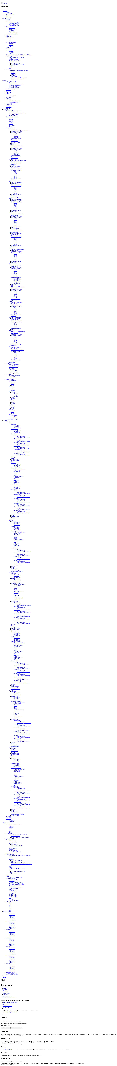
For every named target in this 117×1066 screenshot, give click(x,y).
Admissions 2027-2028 (14, 25)
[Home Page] (4, 3)
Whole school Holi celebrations (18, 862)
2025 (10, 41)
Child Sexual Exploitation (14, 60)
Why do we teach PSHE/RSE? (18, 331)
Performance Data (10, 37)
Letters (7, 93)
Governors (8, 26)
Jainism (10, 867)
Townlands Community (14, 900)
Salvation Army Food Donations (16, 887)
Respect (10, 832)
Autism (12, 71)
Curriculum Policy (13, 115)
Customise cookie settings (16, 1027)
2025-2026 (11, 53)
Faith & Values (6, 822)
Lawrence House (12, 892)
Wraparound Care (10, 105)
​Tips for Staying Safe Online (17, 64)
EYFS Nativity (14, 844)
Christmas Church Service (17, 845)
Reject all (3, 1027)
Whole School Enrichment (14, 375)
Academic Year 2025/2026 (14, 101)
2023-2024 (11, 51)
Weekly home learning (21, 803)
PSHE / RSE (11, 330)
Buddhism (11, 856)
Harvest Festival (12, 840)
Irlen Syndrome (14, 76)
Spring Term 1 (17, 280)
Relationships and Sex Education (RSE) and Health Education (19, 54)
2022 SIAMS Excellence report (15, 877)
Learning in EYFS (13, 86)
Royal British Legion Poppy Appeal (16, 884)
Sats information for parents (17, 571)
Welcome (8, 12)
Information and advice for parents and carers (18, 70)
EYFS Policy (11, 369)
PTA (10, 898)
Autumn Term (14, 415)
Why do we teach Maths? (16, 199)
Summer (13, 385)
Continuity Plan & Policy (11, 973)
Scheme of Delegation (13, 32)
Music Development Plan (16, 197)
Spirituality (8, 901)
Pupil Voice (8, 819)
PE (9, 346)
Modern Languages (18, 597)
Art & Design (11, 165)
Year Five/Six (11, 125)
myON (12, 143)
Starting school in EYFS (11, 81)
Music (10, 181)
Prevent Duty (11, 65)
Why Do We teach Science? (17, 214)
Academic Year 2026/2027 (14, 102)
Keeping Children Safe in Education (16, 57)
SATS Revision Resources (17, 813)
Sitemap (5, 1004)
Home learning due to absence (23, 497)
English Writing (12, 144)
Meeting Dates (12, 31)
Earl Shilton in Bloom (13, 896)
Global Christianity (10, 902)
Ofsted (7, 35)
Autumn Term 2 (17, 279)
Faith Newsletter (9, 853)
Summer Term (14, 418)
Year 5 (15, 176)
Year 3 (15, 173)
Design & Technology (13, 232)
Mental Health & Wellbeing (12, 34)
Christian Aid (11, 885)
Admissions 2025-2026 (14, 23)
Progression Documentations (17, 350)
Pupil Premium (9, 49)
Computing (11, 248)
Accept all (8, 1027)
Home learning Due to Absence (23, 559)
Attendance (11, 30)
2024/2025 (11, 46)
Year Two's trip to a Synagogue (18, 871)
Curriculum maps (15, 763)
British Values (12, 362)
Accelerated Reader (15, 142)
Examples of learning (15, 155)
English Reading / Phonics (19, 469)
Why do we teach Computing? (17, 249)
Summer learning (15, 460)
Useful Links (9, 103)
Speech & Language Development (18, 77)
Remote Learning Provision (12, 974)
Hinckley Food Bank (13, 888)
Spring (12, 384)
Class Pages (8, 421)
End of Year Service (13, 848)
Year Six (10, 126)
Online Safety (9, 107)
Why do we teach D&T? (16, 233)
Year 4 (15, 175)
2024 (10, 40)
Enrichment (13, 139)
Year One (11, 119)
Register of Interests (13, 29)
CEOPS (10, 68)
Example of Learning (15, 359)
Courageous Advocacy (11, 878)
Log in (4, 977)
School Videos (9, 817)
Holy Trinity (11, 849)
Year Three (11, 121)
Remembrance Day (13, 842)
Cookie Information (7, 1006)
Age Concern (11, 893)
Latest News (8, 92)
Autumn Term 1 (17, 278)
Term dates (8, 99)
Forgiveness (11, 826)
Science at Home (15, 228)
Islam (10, 866)
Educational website (15, 628)
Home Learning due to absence (23, 437)
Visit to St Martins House (16, 860)
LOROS (10, 889)
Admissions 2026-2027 (14, 24)
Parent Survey (9, 36)
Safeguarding (9, 56)
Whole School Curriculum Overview (14, 110)
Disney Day (14, 378)
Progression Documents (16, 131)
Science (10, 212)
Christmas (11, 843)
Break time (8, 816)
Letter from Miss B (21, 499)
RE (9, 263)
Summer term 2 (17, 453)
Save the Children (12, 890)
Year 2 (15, 135)
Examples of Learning (16, 138)
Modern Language (18, 715)
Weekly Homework (21, 436)
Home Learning (14, 433)
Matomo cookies (7, 1049)
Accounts (8, 19)
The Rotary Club (12, 894)
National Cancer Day (13, 879)
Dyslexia (13, 75)
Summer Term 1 (17, 283)
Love (10, 831)
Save (12, 1064)
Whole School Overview (14, 114)
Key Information (6, 18)
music (15, 772)
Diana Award (11, 899)
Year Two (11, 120)
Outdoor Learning (10, 379)
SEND (7, 69)
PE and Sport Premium (11, 42)
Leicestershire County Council (15, 22)
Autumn (13, 382)
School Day (8, 98)
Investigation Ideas (18, 229)
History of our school (10, 14)
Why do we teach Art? (16, 166)
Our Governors (12, 28)
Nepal (12, 857)
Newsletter (13, 424)
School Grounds (12, 380)
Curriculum (5, 109)
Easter (10, 847)
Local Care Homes (13, 895)
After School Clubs (10, 88)
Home (4, 988)
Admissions (8, 20)
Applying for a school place (15, 85)
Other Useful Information (14, 87)
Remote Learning (7, 911)
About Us (5, 11)
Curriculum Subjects (10, 127)
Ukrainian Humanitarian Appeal (15, 882)
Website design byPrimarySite (10, 1012)
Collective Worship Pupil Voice (15, 851)
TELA (7, 15)
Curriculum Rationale (13, 111)
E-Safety (10, 62)
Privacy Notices (9, 48)
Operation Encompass (13, 59)
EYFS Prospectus (12, 82)
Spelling (13, 514)
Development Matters (13, 370)
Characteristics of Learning (11, 419)
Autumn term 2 (17, 553)
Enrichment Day (12, 376)
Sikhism (10, 872)
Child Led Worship (13, 850)
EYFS (10, 118)
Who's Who (8, 17)
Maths (10, 198)
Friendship (11, 827)
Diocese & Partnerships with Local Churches (18, 834)
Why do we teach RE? (16, 265)
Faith (10, 825)
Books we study (14, 141)
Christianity (11, 859)
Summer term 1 (17, 449)
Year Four (11, 122)
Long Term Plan (14, 147)
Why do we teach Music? (16, 182)
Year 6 (15, 177)
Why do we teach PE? (16, 347)
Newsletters (11, 96)
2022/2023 (11, 43)
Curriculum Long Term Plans (12, 116)
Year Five (11, 124)
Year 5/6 (10, 747)
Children (5, 420)
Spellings (13, 457)
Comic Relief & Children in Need (16, 883)
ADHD (13, 73)
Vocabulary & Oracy (13, 159)
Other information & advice (17, 79)
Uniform (8, 108)
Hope (10, 830)
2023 (10, 39)
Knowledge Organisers (16, 132)
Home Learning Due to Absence (24, 612)
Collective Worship (10, 838)
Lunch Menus (9, 97)
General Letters (12, 94)
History (10, 301)
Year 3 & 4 (16, 136)
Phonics (13, 518)
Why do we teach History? (17, 302)
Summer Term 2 (17, 510)
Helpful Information (15, 63)
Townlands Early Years (14, 364)
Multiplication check (15, 689)
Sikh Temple (14, 873)
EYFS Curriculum (10, 363)
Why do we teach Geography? (17, 286)
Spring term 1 (17, 556)
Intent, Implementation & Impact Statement (18, 113)
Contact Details (9, 13)
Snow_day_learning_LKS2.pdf (10, 1002)
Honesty (10, 828)
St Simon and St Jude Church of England (20, 837)
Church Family (9, 833)
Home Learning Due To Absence (24, 493)
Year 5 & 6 (16, 137)
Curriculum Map (14, 429)
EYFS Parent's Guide (13, 371)
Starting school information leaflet (16, 84)
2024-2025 (11, 52)
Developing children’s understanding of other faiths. (20, 855)
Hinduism (11, 861)
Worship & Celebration (11, 839)
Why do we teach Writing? (17, 145)
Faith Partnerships (10, 854)
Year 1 (15, 133)
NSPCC (10, 67)
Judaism (10, 870)
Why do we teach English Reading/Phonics (20, 130)
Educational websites (10, 972)
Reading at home (15, 459)
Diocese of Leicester (15, 836)
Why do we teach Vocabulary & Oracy (19, 160)
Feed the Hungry (12, 881)
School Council (12, 820)
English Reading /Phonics (14, 128)
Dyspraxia (13, 74)
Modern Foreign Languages (15, 317)
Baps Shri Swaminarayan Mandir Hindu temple (21, 864)
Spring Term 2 (17, 282)
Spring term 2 (17, 446)
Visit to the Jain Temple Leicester (18, 868)
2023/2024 (11, 45)
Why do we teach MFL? (16, 318)
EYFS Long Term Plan (14, 373)
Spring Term (14, 416)
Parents (4, 80)
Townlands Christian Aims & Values (14, 823)
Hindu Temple (14, 865)
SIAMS (7, 876)
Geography (11, 285)
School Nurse (9, 104)
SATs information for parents (17, 814)
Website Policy (6, 1007)
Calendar (8, 91)
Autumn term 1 (17, 549)
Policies (7, 47)
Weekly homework (21, 495)
